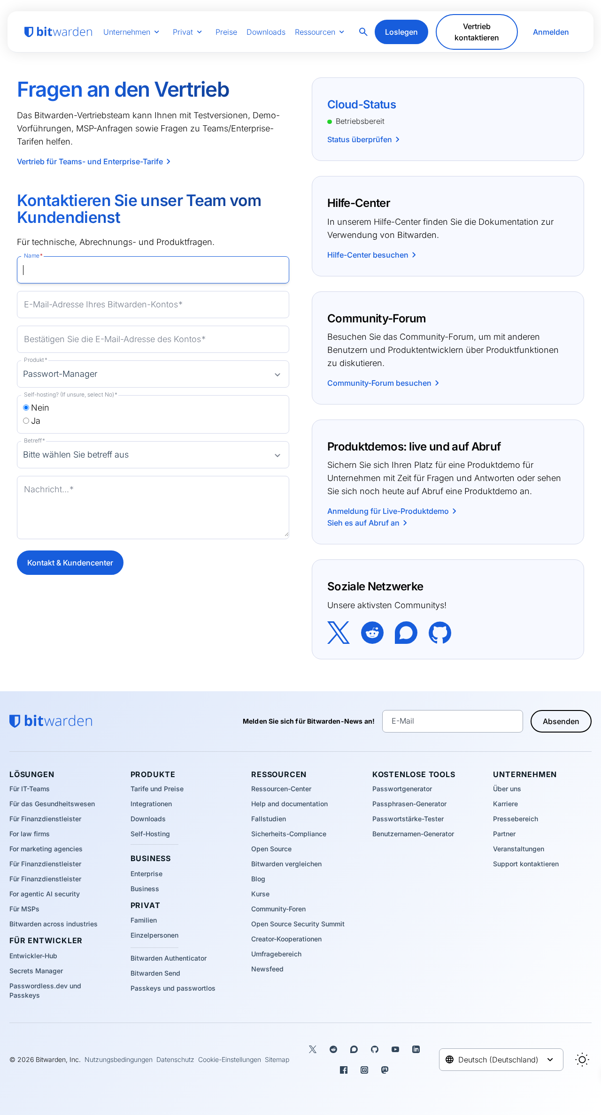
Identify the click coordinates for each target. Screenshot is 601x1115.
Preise (226, 32)
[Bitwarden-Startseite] (58, 32)
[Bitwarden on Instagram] (364, 1069)
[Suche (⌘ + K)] (364, 32)
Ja (35, 421)
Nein (40, 407)
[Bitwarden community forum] (406, 631)
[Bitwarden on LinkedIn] (416, 1049)
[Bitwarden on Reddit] (372, 631)
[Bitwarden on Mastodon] (385, 1069)
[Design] (582, 1059)
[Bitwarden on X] (338, 631)
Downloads (266, 32)
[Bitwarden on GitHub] (440, 631)
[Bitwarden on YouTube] (395, 1049)
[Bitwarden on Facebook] (343, 1069)
